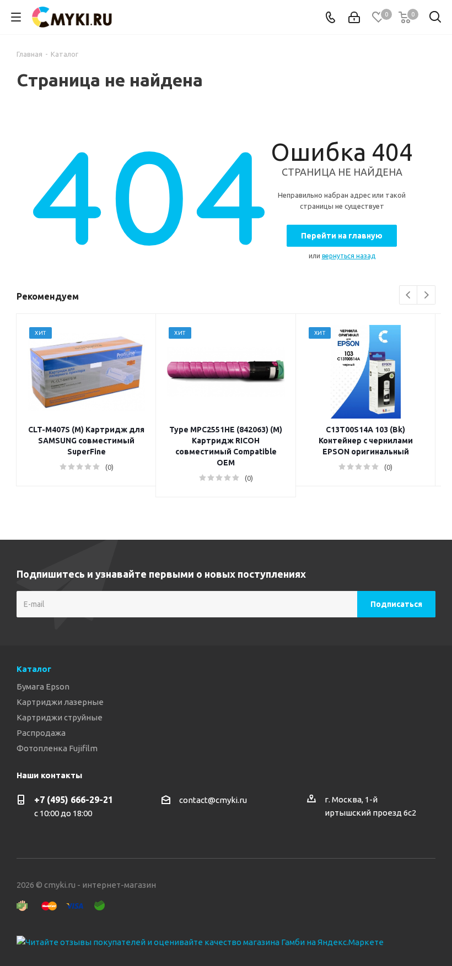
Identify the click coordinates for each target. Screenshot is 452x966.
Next (426, 295)
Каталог (34, 669)
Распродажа (41, 732)
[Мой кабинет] (354, 17)
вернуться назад (348, 255)
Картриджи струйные (60, 717)
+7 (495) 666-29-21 (73, 800)
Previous (409, 295)
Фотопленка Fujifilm (57, 748)
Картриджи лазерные (60, 702)
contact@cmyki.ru (213, 800)
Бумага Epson (43, 686)
